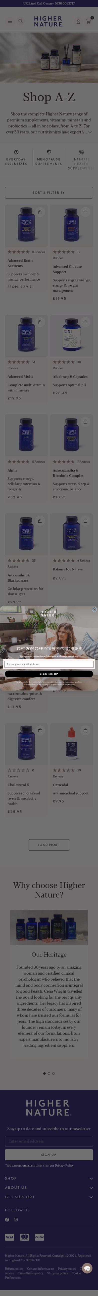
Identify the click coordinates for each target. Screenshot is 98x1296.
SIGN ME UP (49, 673)
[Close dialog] (94, 609)
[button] (87, 1268)
